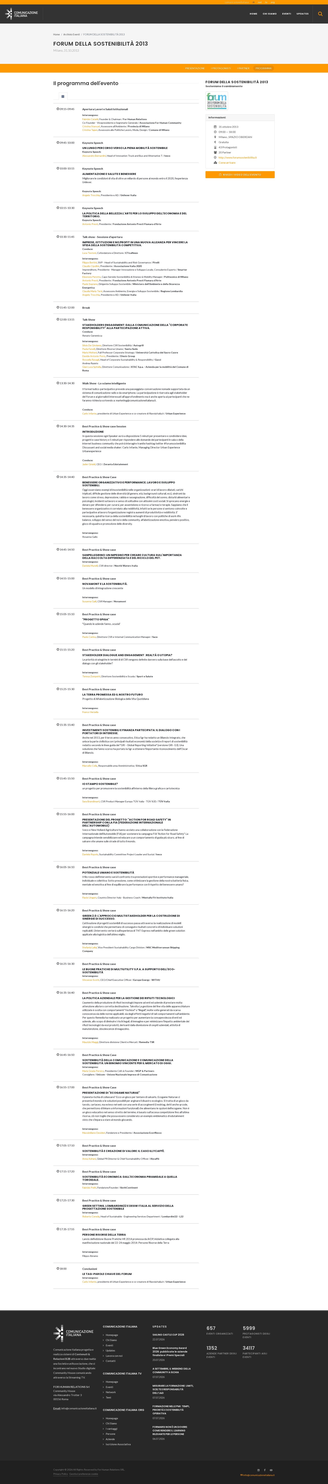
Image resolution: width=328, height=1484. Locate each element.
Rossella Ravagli (90, 359)
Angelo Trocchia (91, 195)
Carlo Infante (89, 413)
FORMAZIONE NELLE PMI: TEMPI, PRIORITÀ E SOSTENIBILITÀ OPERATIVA (171, 1410)
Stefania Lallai (89, 947)
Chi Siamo (111, 1340)
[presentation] (63, 96)
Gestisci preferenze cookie (83, 1473)
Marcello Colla (89, 765)
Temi (108, 1397)
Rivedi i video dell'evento (241, 174)
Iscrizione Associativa (118, 1444)
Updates (110, 1350)
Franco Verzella (90, 712)
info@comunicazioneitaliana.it (259, 1475)
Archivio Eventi (71, 34)
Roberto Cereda (91, 1216)
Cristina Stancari (91, 126)
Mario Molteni (89, 352)
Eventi (109, 1345)
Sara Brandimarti (91, 801)
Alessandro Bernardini (94, 155)
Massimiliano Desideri (93, 1132)
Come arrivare (227, 162)
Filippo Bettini (89, 262)
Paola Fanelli (88, 348)
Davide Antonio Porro (93, 356)
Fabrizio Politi (89, 1187)
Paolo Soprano (90, 284)
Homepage (112, 1334)
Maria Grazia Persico (93, 1070)
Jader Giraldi (88, 464)
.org (272, 2)
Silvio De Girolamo (91, 345)
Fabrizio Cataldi (90, 119)
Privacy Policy (60, 1473)
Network (111, 1392)
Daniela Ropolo (90, 854)
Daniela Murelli (90, 565)
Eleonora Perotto (91, 276)
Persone (110, 1433)
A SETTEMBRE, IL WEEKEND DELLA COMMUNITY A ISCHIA (172, 1370)
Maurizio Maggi (90, 1042)
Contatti (110, 1360)
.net (259, 2)
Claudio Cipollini (90, 266)
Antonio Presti (90, 224)
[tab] (63, 96)
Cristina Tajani (89, 129)
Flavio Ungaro (89, 897)
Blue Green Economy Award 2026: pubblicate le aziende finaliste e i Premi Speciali (170, 1351)
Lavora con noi (114, 1355)
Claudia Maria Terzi (92, 291)
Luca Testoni (89, 252)
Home (56, 34)
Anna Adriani (89, 1158)
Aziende (110, 1439)
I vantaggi (111, 1428)
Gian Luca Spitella (91, 366)
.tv (265, 2)
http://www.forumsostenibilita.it (238, 157)
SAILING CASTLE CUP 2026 (168, 1334)
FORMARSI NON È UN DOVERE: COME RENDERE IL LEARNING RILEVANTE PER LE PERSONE (170, 1430)
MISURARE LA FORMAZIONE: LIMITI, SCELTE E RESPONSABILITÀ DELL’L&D (173, 1389)
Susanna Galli (89, 601)
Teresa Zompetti (91, 676)
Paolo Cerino (89, 636)
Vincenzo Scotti (90, 979)
